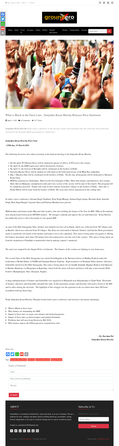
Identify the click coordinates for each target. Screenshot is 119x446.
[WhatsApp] (2, 23)
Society (65, 30)
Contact (31, 3)
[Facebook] (2, 14)
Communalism (74, 30)
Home (10, 30)
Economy (30, 30)
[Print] (2, 33)
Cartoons (84, 30)
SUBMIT (14, 395)
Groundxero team (103, 439)
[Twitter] (2, 19)
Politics (45, 30)
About (24, 3)
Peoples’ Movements (53, 31)
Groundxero (27, 439)
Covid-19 (22, 31)
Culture (38, 30)
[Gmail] (2, 28)
